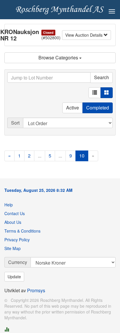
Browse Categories (58, 57)
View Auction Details (84, 35)
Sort (15, 122)
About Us (12, 222)
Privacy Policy (17, 239)
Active (72, 107)
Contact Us (14, 213)
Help (8, 205)
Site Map (12, 248)
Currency (17, 262)
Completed (97, 107)
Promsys (36, 290)
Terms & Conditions (22, 231)
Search (101, 77)
